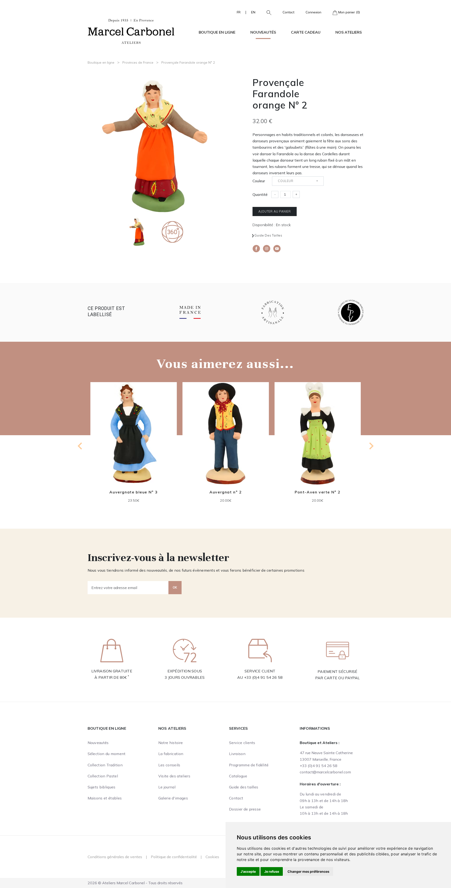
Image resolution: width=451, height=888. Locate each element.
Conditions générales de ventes (115, 856)
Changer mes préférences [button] (308, 871)
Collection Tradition (105, 765)
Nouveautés (263, 32)
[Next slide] (371, 446)
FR (239, 12)
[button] (267, 12)
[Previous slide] (80, 446)
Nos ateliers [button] (348, 32)
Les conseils (169, 765)
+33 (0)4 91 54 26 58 (263, 677)
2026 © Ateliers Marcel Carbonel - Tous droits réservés (135, 882)
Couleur (259, 180)
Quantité (260, 194)
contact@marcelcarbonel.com (325, 772)
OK (175, 587)
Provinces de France (137, 62)
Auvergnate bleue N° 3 (133, 492)
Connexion (313, 12)
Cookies (212, 856)
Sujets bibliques (102, 787)
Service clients (242, 742)
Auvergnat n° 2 (225, 492)
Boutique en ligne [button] (217, 32)
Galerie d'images (173, 798)
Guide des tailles (268, 235)
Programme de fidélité (249, 765)
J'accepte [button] (248, 871)
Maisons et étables (105, 798)
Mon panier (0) (348, 12)
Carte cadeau (305, 32)
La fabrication (170, 753)
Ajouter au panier (274, 211)
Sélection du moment (107, 753)
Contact (288, 12)
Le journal (166, 787)
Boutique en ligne (101, 62)
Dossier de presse (245, 809)
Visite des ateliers (174, 776)
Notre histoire (170, 742)
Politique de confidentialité (174, 856)
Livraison (237, 753)
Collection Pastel (103, 776)
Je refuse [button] (271, 871)
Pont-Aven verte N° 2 (317, 492)
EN (253, 12)
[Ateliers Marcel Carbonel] (131, 31)
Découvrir (133, 437)
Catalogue (238, 776)
